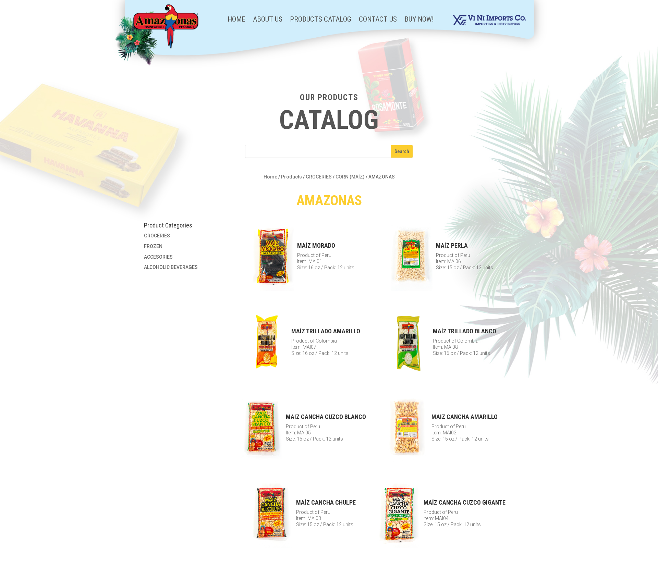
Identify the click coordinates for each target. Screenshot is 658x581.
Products (291, 177)
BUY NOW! (419, 20)
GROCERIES (319, 177)
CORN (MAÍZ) (350, 177)
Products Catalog (320, 20)
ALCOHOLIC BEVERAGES (171, 267)
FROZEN (153, 246)
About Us (267, 20)
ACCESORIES (158, 257)
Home (236, 20)
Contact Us (378, 20)
